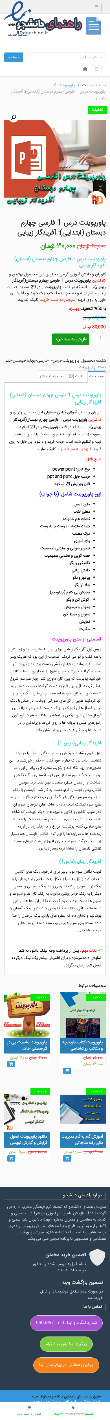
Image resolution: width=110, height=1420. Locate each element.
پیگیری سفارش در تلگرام (66, 1343)
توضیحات (96, 376)
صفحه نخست (94, 85)
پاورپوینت (66, 85)
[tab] (96, 376)
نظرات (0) (77, 376)
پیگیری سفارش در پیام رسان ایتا (66, 1364)
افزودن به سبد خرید (71, 339)
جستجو (13, 57)
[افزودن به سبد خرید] (67, 1071)
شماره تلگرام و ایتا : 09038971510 (66, 1322)
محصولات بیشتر (51, 376)
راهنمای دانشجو (61, 27)
